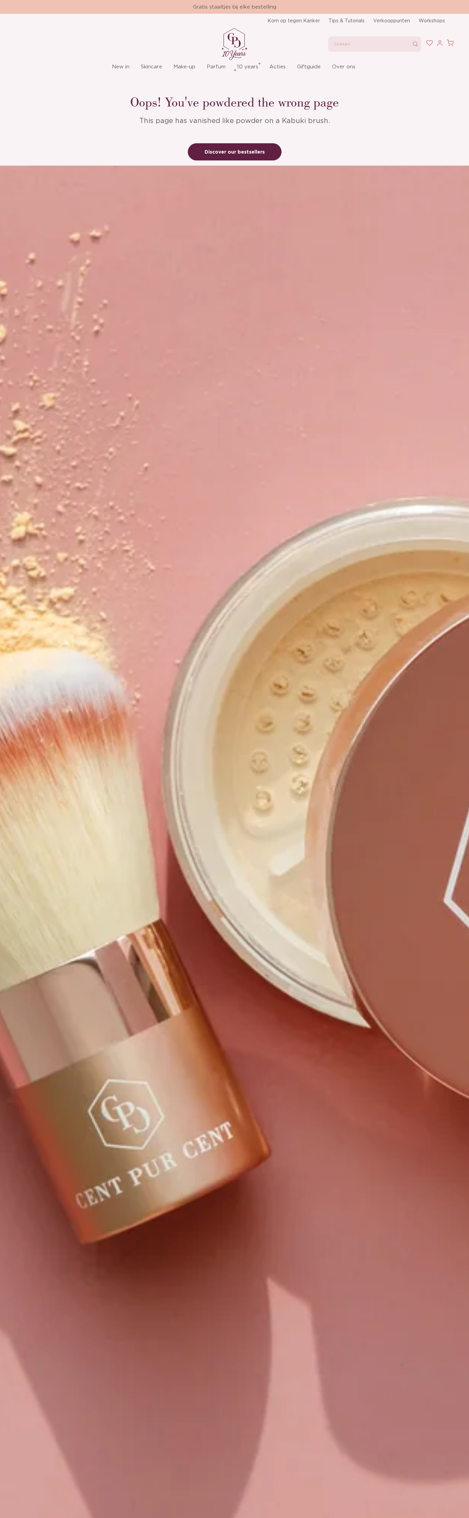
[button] (121, 66)
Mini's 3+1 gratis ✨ (235, 7)
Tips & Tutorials (347, 20)
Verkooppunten (391, 20)
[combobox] (374, 44)
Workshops (432, 20)
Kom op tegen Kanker (293, 20)
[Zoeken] (415, 44)
